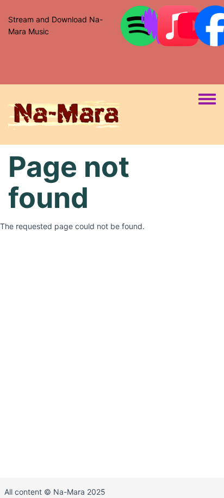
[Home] (103, 114)
